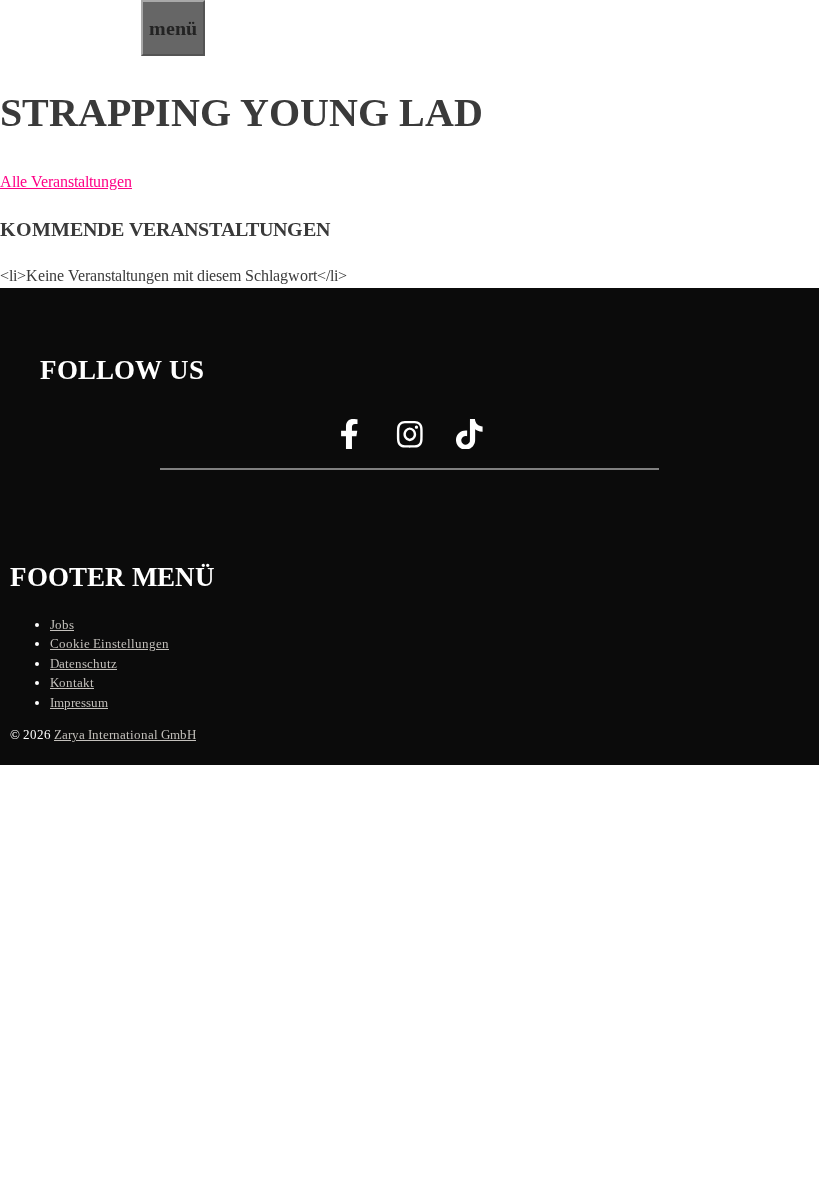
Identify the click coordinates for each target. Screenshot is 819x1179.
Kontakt (72, 682)
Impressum (79, 702)
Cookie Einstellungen (109, 643)
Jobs (62, 624)
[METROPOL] (70, 43)
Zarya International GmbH (125, 734)
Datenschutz (83, 663)
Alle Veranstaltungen (66, 181)
